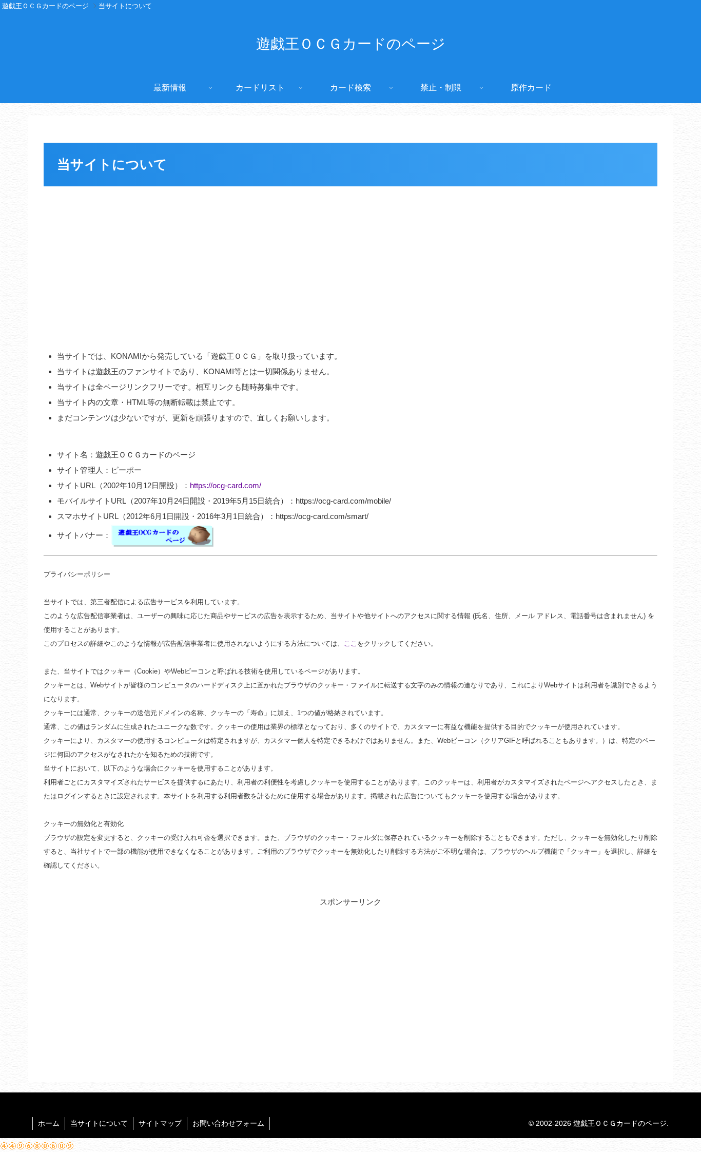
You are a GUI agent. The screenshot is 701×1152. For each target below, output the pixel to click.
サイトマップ (160, 1123)
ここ (350, 643)
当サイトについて (99, 1123)
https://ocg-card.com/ (225, 485)
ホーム (49, 1123)
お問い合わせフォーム (228, 1123)
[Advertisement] (350, 266)
